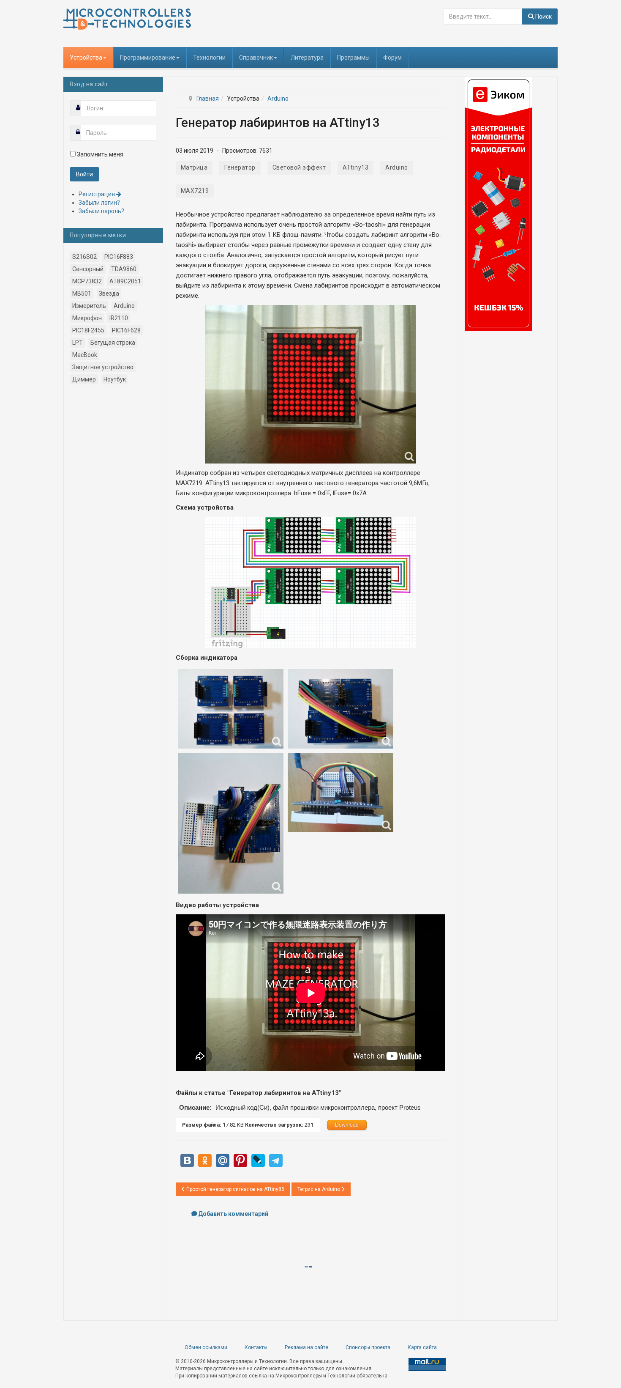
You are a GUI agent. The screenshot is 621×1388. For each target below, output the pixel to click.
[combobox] (483, 16)
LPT (77, 342)
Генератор (240, 167)
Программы (353, 57)
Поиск (543, 16)
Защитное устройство (102, 367)
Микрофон (87, 318)
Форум (392, 57)
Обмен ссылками (206, 1347)
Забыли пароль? (101, 211)
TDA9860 (123, 269)
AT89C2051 (125, 281)
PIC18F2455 (88, 330)
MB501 (81, 293)
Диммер (84, 379)
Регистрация (97, 194)
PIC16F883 (118, 256)
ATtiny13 (355, 167)
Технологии (209, 57)
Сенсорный (88, 269)
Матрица (194, 167)
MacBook (84, 354)
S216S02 (84, 256)
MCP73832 (87, 281)
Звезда (109, 293)
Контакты (256, 1347)
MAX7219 (195, 190)
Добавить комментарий (233, 1213)
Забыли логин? (99, 202)
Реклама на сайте (306, 1347)
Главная (207, 98)
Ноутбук (115, 379)
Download (347, 1125)
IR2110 (118, 318)
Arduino (278, 98)
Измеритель (89, 305)
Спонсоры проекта (368, 1347)
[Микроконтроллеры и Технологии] (127, 19)
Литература (307, 57)
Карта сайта (422, 1347)
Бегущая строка (112, 342)
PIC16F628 (126, 330)
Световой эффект (299, 167)
